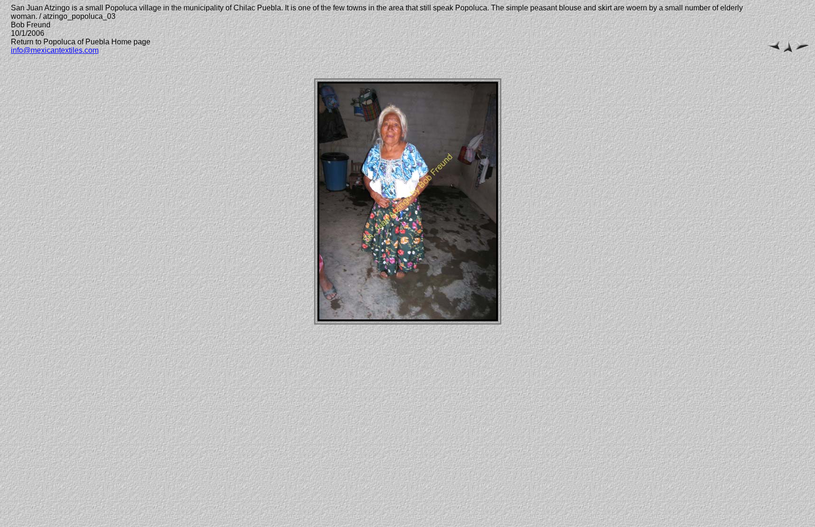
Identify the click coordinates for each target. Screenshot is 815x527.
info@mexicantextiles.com (55, 50)
